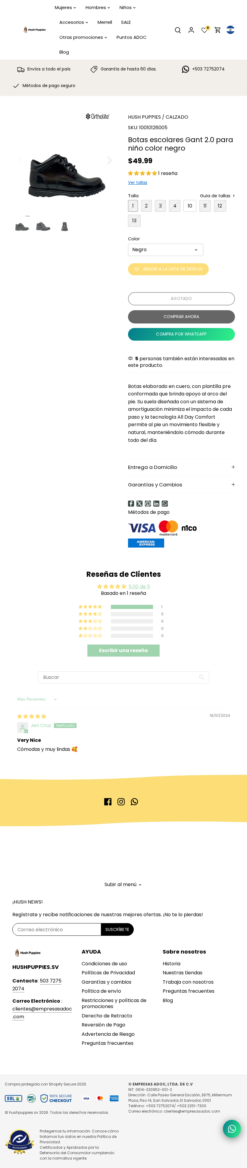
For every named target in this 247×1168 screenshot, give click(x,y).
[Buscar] (178, 30)
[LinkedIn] (156, 504)
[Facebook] (131, 504)
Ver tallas (137, 183)
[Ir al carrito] (217, 30)
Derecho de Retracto (107, 1015)
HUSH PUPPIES (144, 117)
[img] (31, 716)
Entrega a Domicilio (152, 467)
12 (220, 205)
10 (190, 205)
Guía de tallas (216, 195)
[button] (143, 173)
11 (205, 205)
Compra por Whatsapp (181, 334)
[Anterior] (27, 160)
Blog (168, 1000)
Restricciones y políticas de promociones (114, 1003)
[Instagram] (121, 801)
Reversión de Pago (103, 1024)
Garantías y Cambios (155, 484)
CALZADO (177, 117)
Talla (133, 195)
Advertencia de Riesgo (108, 1034)
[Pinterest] (148, 504)
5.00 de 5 (139, 586)
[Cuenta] (191, 30)
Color (134, 239)
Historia (171, 963)
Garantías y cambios (106, 982)
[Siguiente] (101, 160)
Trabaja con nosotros (188, 982)
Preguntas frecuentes (107, 1043)
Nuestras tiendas (182, 972)
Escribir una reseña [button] (123, 650)
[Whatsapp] (165, 504)
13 (134, 220)
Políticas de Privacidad (108, 972)
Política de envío (101, 991)
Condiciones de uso (104, 963)
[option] (64, 160)
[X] (139, 504)
